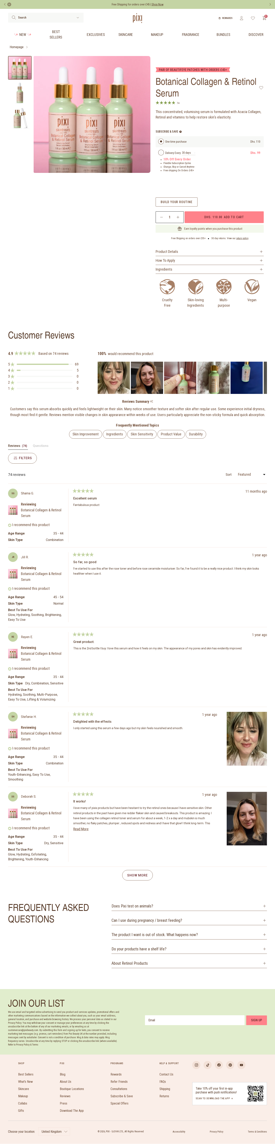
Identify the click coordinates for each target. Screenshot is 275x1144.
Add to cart (224, 217)
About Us (65, 1082)
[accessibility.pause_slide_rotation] (9, 4)
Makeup (157, 34)
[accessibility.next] (270, 4)
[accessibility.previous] (5, 4)
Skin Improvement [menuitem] (85, 434)
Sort (229, 474)
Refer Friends (119, 1082)
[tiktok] (208, 1065)
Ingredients (164, 269)
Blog (62, 1074)
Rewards (227, 18)
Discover (256, 34)
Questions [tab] (41, 447)
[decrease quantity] (161, 217)
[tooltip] (151, 401)
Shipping (164, 1089)
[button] (43, 364)
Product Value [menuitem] (171, 434)
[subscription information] (180, 131)
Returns (164, 1096)
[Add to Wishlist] (261, 87)
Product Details (167, 251)
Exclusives (96, 34)
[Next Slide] (264, 378)
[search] (13, 17)
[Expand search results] (78, 17)
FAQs (162, 1082)
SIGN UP (256, 1020)
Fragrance (190, 34)
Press (63, 1103)
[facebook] (219, 1065)
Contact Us (166, 1074)
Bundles (223, 34)
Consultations (119, 1089)
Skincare (125, 34)
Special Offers (119, 1103)
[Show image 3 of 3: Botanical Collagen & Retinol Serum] (20, 118)
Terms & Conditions (257, 1131)
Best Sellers (56, 34)
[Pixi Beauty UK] (137, 18)
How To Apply (165, 260)
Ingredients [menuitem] (114, 434)
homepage (17, 47)
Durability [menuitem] (196, 434)
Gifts (21, 1111)
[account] (241, 18)
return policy (242, 238)
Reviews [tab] (18, 447)
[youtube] (241, 1065)
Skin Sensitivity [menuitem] (142, 434)
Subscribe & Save (122, 1096)
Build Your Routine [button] (176, 202)
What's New (25, 1082)
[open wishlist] (252, 18)
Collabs (22, 1103)
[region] (182, 378)
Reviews (65, 1096)
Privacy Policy (216, 1131)
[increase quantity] (178, 217)
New (22, 34)
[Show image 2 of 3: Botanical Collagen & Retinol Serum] (20, 93)
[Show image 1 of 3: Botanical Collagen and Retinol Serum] (20, 68)
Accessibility (179, 1131)
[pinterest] (230, 1065)
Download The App (72, 1111)
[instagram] (196, 1065)
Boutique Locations (72, 1089)
